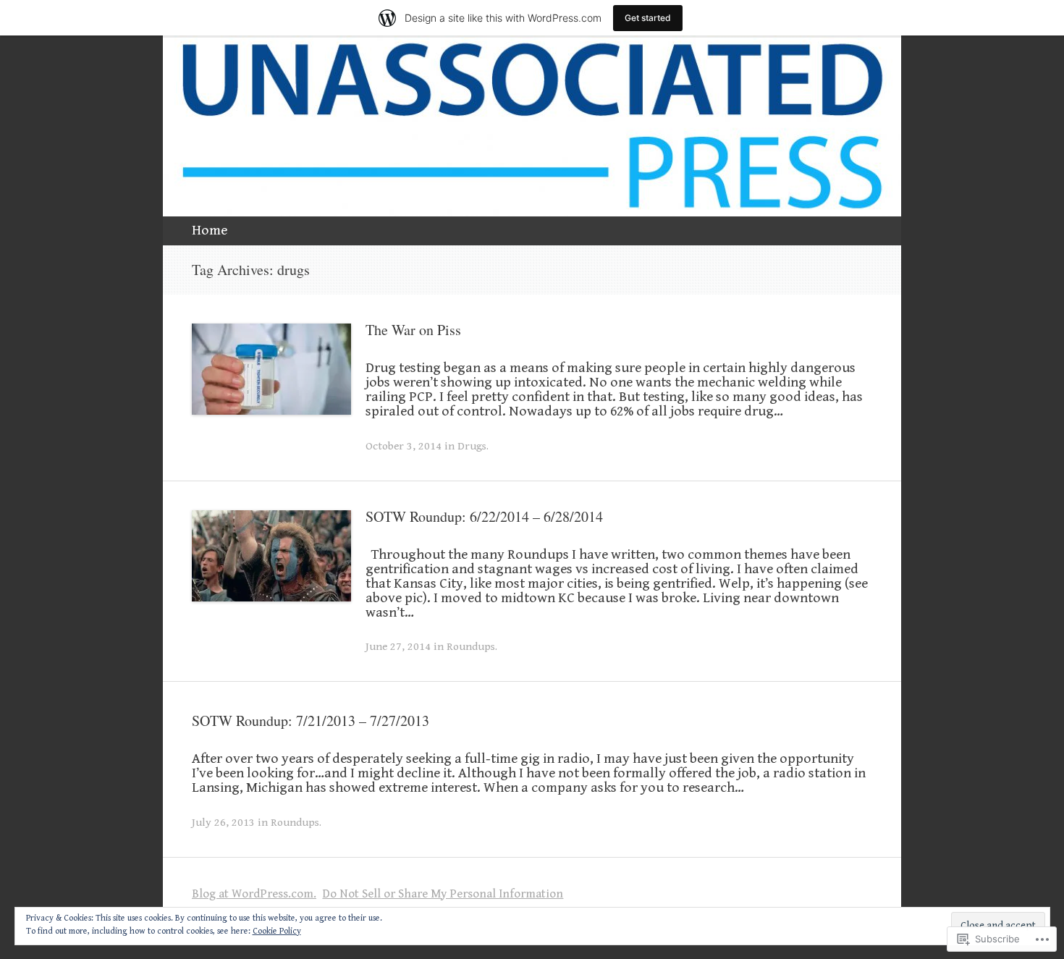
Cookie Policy (277, 931)
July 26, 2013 (223, 822)
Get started (648, 17)
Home (209, 230)
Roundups (471, 646)
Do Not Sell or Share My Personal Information (442, 894)
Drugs (471, 445)
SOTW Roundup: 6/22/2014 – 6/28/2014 (484, 516)
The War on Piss (413, 329)
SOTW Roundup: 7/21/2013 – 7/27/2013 (310, 720)
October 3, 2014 (404, 445)
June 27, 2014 (398, 646)
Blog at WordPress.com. (254, 894)
